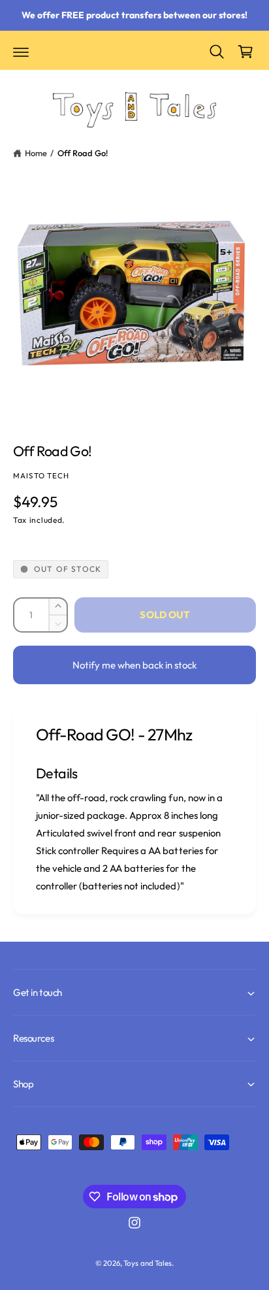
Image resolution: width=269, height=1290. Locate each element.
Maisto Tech (41, 475)
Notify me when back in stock (134, 665)
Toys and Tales (147, 1263)
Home (36, 153)
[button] (21, 51)
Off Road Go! (82, 153)
